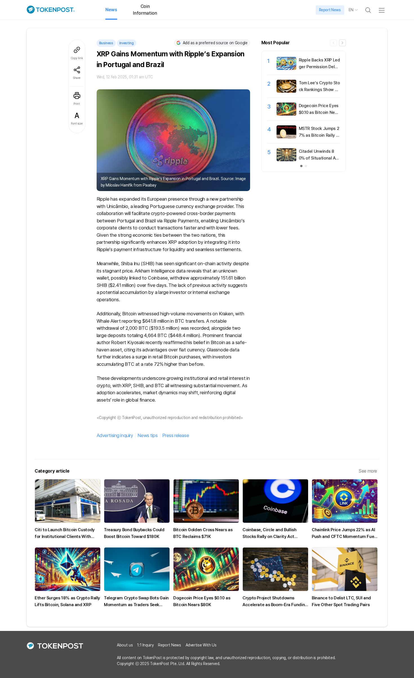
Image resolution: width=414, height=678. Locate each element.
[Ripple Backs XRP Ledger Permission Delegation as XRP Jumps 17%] (286, 68)
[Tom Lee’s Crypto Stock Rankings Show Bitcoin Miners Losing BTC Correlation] (286, 91)
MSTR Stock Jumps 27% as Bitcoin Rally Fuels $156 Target (319, 135)
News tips (147, 435)
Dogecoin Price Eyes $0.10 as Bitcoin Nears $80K (319, 112)
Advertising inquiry (115, 435)
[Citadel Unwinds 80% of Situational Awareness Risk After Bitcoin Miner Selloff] (286, 160)
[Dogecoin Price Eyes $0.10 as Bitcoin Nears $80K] (286, 114)
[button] (342, 42)
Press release (175, 435)
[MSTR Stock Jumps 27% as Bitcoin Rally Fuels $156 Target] (286, 137)
